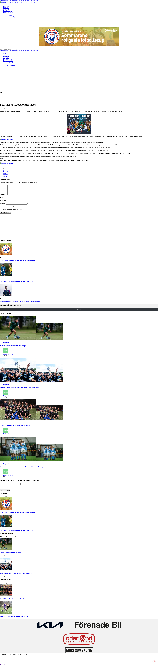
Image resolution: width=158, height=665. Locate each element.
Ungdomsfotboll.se (8, 354)
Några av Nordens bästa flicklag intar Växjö (15, 425)
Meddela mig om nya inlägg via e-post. (12, 209)
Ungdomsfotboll (7, 464)
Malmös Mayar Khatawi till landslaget (13, 346)
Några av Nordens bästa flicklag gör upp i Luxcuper (14, 616)
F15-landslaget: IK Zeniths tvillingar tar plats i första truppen (17, 281)
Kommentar (3, 194)
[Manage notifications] (154, 661)
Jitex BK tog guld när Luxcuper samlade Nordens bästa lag (16, 598)
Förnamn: (2, 484)
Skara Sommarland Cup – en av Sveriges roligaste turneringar (17, 260)
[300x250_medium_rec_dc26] (79, 133)
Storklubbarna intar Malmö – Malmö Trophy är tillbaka (19, 387)
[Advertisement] (79, 79)
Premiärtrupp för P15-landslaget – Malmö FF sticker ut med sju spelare (20, 301)
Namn (2, 197)
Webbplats (2, 203)
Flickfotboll (6, 342)
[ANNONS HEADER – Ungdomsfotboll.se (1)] (79, 46)
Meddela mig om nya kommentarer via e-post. (14, 206)
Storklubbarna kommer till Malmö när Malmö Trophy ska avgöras (23, 467)
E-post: (2, 487)
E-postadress (4, 200)
